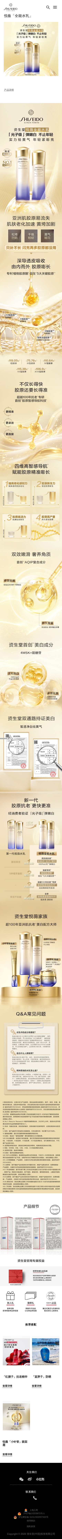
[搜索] (48, 7)
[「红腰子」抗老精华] (16, 1348)
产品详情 (9, 89)
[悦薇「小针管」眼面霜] (16, 1413)
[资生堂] (10, 7)
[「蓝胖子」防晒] (45, 1348)
